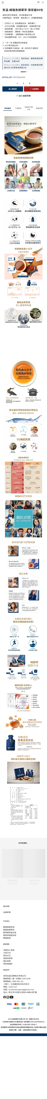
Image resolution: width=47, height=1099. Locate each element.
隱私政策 (7, 961)
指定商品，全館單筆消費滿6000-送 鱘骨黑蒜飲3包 (23, 66)
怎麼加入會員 (8, 950)
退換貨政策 (8, 958)
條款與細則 (8, 963)
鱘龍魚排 (7, 938)
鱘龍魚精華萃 (8, 929)
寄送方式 (7, 955)
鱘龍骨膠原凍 (8, 927)
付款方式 (7, 952)
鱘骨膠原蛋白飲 (9, 932)
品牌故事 (7, 912)
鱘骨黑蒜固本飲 (9, 935)
